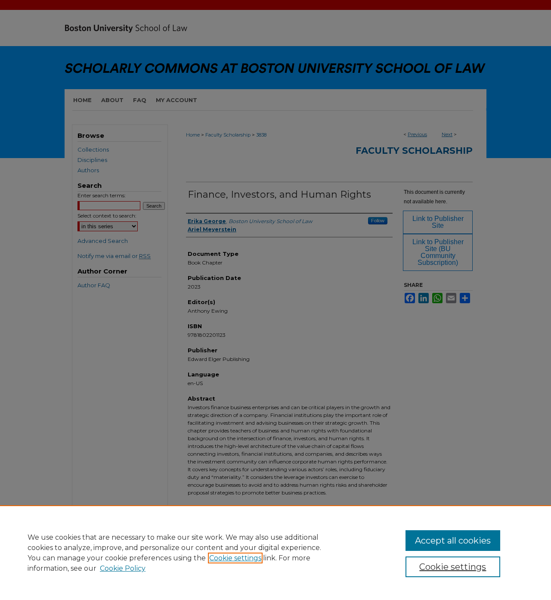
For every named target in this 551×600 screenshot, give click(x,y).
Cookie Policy (122, 568)
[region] (275, 552)
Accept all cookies (453, 540)
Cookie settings (235, 558)
